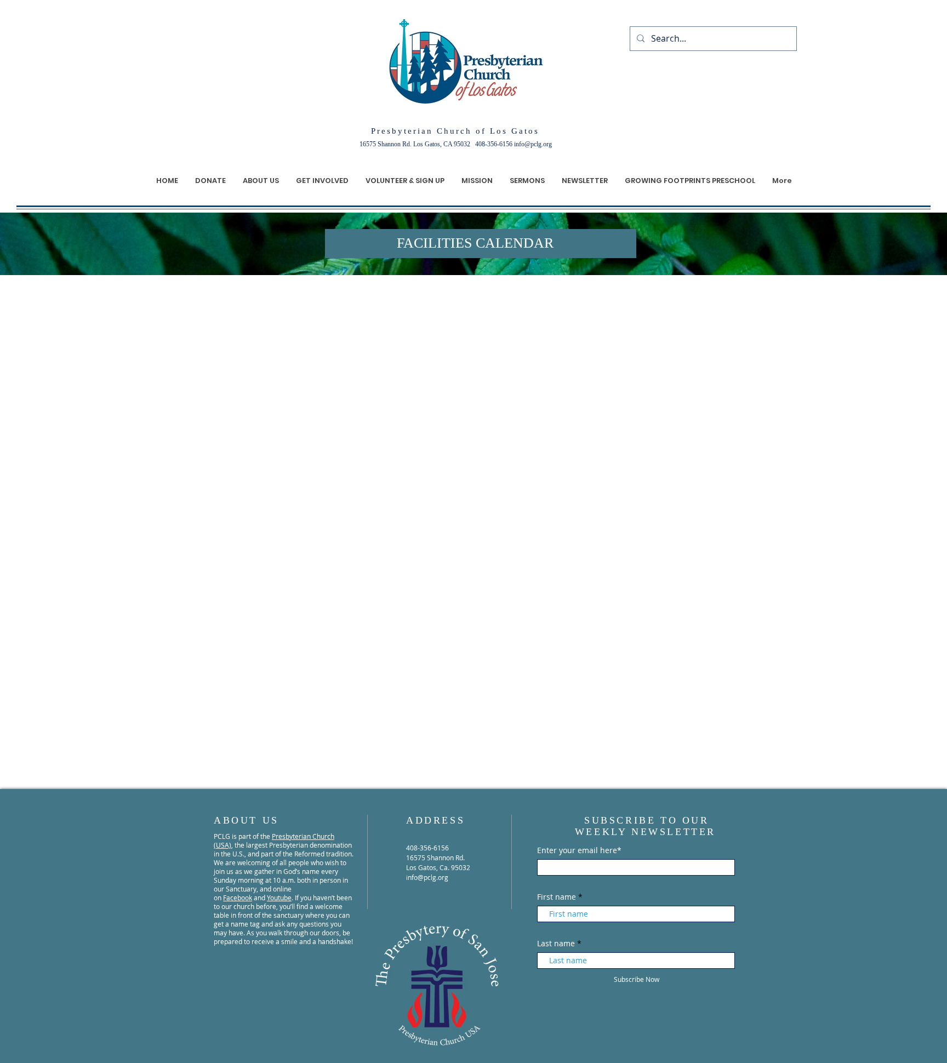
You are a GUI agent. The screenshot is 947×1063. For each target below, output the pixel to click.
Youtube (279, 897)
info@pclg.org (533, 144)
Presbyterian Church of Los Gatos (455, 131)
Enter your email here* (579, 850)
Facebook (237, 897)
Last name (556, 943)
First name (556, 897)
